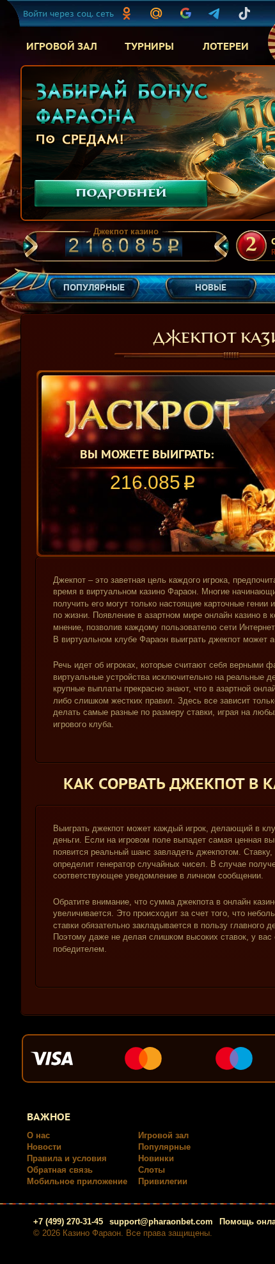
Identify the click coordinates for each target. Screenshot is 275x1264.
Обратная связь (60, 1170)
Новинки (156, 1158)
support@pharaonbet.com (161, 1221)
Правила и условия (67, 1158)
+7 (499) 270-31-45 (68, 1221)
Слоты (151, 1170)
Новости (44, 1147)
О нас (38, 1135)
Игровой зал (163, 1135)
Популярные (164, 1147)
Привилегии (162, 1181)
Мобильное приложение (77, 1181)
